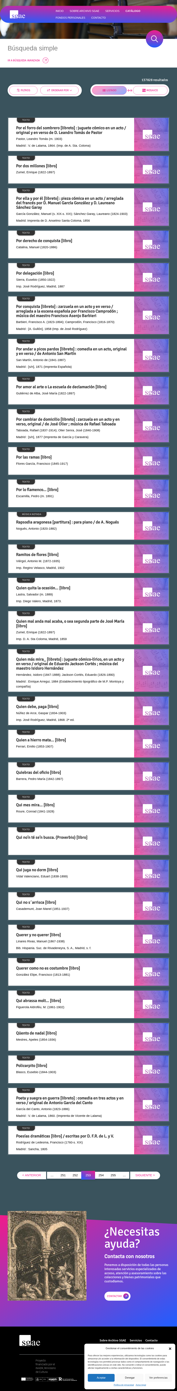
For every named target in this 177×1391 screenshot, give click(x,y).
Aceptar (101, 1377)
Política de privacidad (124, 1385)
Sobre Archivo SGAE (113, 1340)
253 (88, 1175)
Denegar (130, 1377)
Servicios (136, 1340)
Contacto (151, 1340)
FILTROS (25, 90)
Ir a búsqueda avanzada (24, 60)
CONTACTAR (114, 1296)
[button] (170, 1348)
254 (101, 1175)
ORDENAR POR (60, 90)
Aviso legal (141, 1385)
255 (113, 1175)
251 (63, 1175)
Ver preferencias (158, 1377)
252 (75, 1175)
